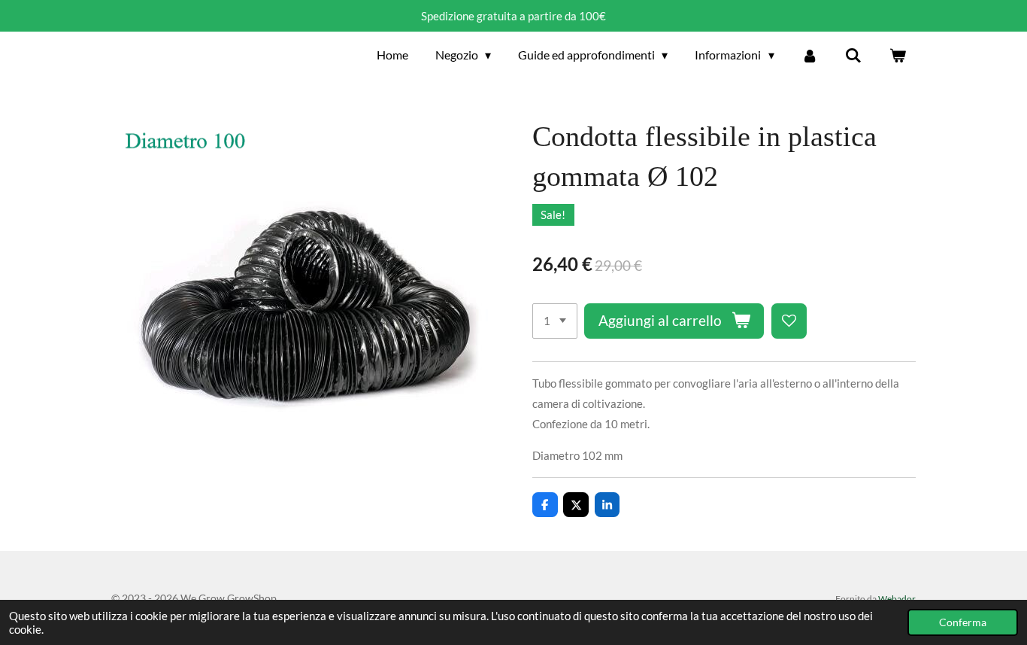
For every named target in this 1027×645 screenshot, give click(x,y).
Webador (897, 598)
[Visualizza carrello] (898, 55)
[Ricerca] (853, 55)
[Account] (810, 55)
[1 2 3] (554, 321)
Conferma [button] (962, 622)
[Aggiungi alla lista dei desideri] (789, 321)
